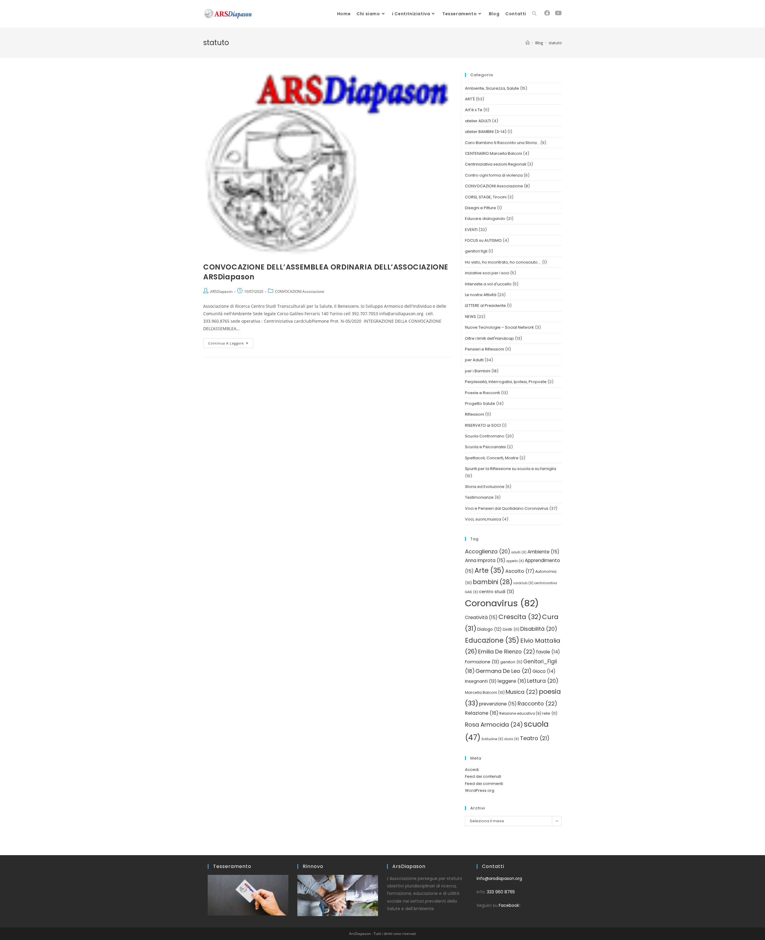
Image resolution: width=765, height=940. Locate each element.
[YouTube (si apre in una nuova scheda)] (558, 13)
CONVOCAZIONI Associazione (299, 291)
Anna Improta (485, 560)
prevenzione (498, 704)
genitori (511, 662)
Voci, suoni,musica (483, 519)
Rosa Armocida (494, 725)
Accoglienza (487, 551)
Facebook (509, 905)
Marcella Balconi (485, 692)
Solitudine (492, 739)
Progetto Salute (480, 403)
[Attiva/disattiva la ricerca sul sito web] (534, 13)
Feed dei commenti (484, 783)
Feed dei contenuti (483, 776)
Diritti (511, 629)
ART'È (470, 99)
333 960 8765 (501, 892)
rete (549, 713)
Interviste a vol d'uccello (488, 284)
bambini (492, 582)
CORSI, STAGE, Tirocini (486, 197)
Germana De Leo (503, 671)
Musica (522, 692)
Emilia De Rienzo (506, 651)
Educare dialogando (485, 218)
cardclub (523, 583)
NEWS (470, 316)
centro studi (496, 592)
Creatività (481, 617)
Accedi (472, 769)
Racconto (537, 703)
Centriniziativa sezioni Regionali (495, 164)
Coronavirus (502, 603)
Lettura (543, 681)
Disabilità (538, 629)
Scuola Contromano (484, 436)
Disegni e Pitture (480, 208)
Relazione (481, 713)
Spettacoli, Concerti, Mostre (491, 458)
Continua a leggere (230, 341)
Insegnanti (481, 681)
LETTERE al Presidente (485, 305)
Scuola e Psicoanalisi (485, 447)
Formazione (482, 662)
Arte (489, 570)
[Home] (528, 42)
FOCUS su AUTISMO (483, 240)
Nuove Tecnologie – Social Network (499, 327)
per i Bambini (477, 371)
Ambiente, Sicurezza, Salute (492, 88)
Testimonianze (479, 497)
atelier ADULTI (478, 121)
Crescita (519, 616)
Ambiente (543, 552)
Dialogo (489, 629)
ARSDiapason (221, 291)
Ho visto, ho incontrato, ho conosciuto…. (503, 262)
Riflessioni (474, 414)
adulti (519, 552)
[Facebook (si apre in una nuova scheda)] (547, 13)
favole (548, 652)
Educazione (492, 640)
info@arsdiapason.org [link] (499, 878)
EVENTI (471, 229)
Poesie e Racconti (482, 393)
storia (511, 739)
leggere (512, 681)
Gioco (544, 671)
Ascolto (519, 571)
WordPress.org (479, 790)
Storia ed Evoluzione (484, 486)
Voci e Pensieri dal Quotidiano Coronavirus (506, 508)
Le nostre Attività (480, 295)
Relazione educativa (520, 713)
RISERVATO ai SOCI (483, 425)
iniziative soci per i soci (487, 273)
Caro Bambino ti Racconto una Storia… (502, 143)
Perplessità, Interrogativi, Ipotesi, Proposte (506, 382)
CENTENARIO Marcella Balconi (493, 153)
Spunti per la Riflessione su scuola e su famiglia (510, 468)
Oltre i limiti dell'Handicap (489, 338)
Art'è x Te (473, 110)
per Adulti (474, 360)
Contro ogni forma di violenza (494, 175)
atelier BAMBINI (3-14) (486, 131)
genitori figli (476, 251)
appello (515, 561)
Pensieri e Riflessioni (484, 349)
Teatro (535, 738)
